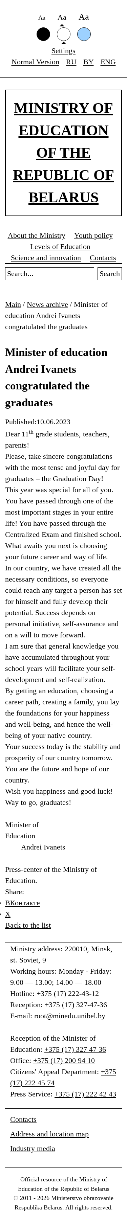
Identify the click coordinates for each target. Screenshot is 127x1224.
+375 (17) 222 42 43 (85, 1094)
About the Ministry (36, 235)
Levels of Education (60, 246)
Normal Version (35, 62)
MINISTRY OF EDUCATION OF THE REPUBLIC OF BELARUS (63, 153)
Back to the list (28, 925)
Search (110, 273)
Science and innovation (46, 257)
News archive (47, 304)
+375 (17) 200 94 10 (64, 1060)
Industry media (32, 1148)
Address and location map (49, 1134)
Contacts (103, 257)
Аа (41, 17)
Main (13, 304)
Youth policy (93, 235)
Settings (63, 50)
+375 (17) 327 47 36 (75, 1049)
